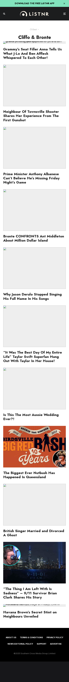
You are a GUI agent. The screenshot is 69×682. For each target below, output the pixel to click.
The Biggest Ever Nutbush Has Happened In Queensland (29, 475)
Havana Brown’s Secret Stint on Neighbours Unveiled (30, 614)
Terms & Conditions (31, 637)
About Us (11, 637)
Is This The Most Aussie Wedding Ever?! (31, 417)
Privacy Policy (55, 637)
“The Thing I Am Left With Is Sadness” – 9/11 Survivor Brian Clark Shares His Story (30, 593)
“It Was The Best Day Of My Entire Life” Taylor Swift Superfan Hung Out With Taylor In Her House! (32, 356)
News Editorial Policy (20, 644)
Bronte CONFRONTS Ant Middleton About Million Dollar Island (33, 238)
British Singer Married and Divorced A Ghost (33, 533)
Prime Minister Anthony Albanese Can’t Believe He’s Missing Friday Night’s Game (31, 178)
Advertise (56, 644)
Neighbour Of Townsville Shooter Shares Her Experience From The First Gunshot (31, 115)
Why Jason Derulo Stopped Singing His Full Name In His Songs (32, 296)
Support (41, 644)
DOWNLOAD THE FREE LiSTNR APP (34, 3)
